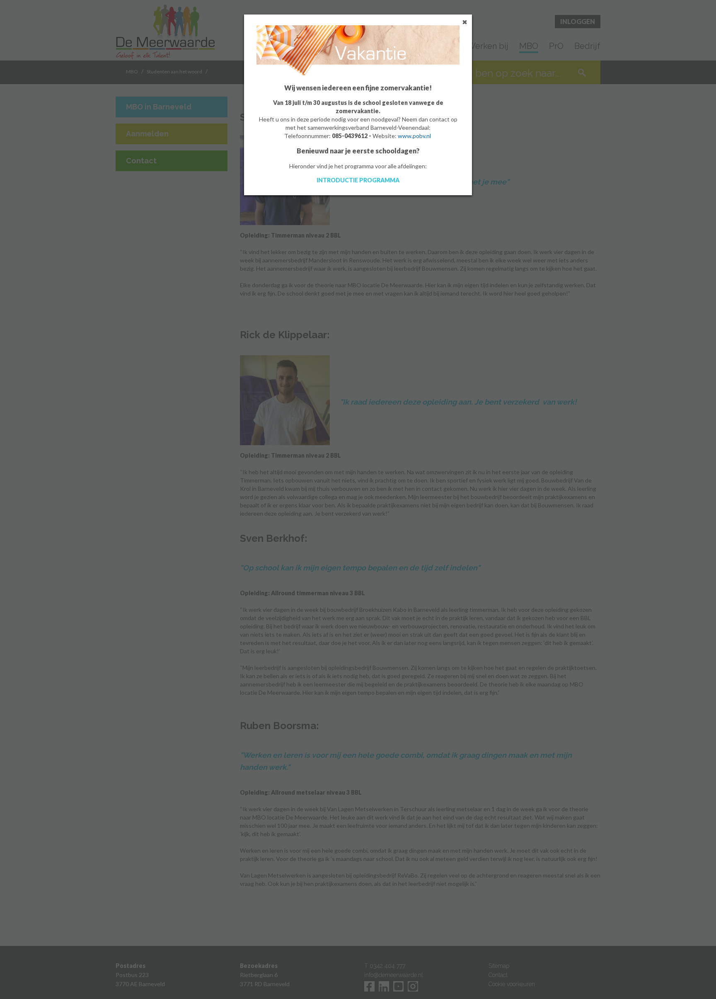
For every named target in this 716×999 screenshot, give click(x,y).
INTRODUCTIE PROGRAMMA (358, 180)
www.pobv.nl (414, 135)
